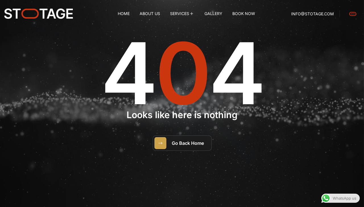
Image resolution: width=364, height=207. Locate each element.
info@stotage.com (312, 13)
